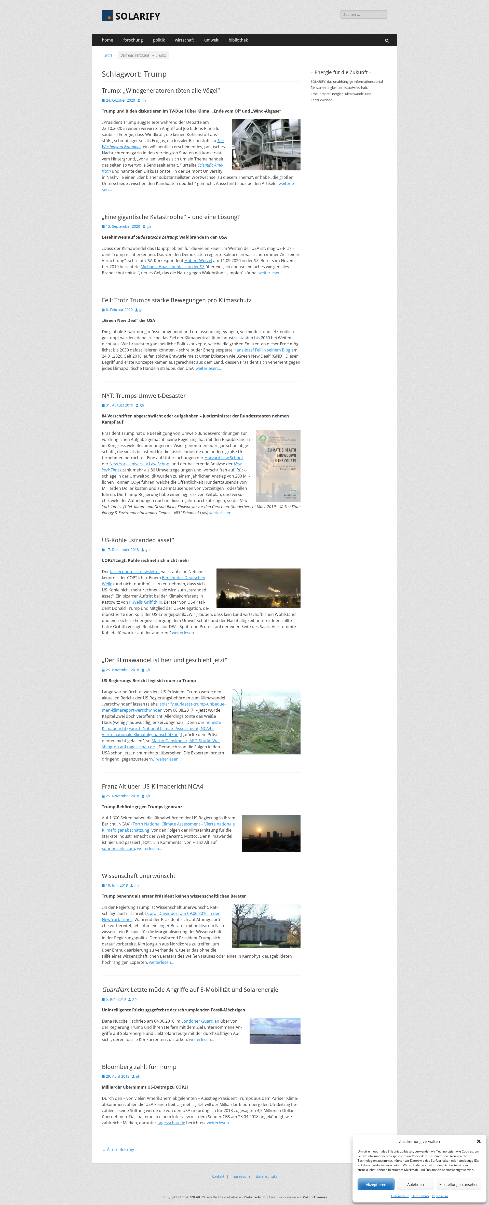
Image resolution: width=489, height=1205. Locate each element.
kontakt (218, 1176)
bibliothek (238, 40)
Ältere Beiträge (118, 1149)
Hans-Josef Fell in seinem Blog (262, 350)
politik (159, 40)
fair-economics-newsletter (135, 571)
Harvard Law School (224, 458)
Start (109, 55)
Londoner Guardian (200, 1021)
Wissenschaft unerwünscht (138, 875)
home (107, 40)
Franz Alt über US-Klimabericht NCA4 (152, 786)
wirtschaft (184, 40)
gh (144, 100)
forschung (133, 40)
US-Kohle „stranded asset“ (138, 540)
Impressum (440, 1196)
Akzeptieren (376, 1184)
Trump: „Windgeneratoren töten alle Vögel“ (161, 90)
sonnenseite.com (118, 848)
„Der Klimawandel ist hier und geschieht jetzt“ (164, 660)
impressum (240, 1176)
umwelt (211, 40)
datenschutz (266, 1176)
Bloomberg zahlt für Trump (139, 1067)
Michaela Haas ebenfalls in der (170, 266)
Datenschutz (400, 1196)
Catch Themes (315, 1197)
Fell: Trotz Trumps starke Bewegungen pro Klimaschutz (177, 300)
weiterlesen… (271, 273)
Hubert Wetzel (198, 260)
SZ (202, 266)
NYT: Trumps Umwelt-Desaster (144, 395)
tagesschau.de (171, 1123)
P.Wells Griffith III (145, 602)
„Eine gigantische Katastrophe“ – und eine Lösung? (171, 217)
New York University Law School (140, 464)
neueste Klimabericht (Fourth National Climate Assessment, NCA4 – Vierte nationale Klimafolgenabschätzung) (161, 728)
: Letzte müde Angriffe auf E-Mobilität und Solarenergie (190, 989)
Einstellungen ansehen (459, 1184)
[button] (478, 1141)
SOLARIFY (137, 16)
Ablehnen (415, 1184)
